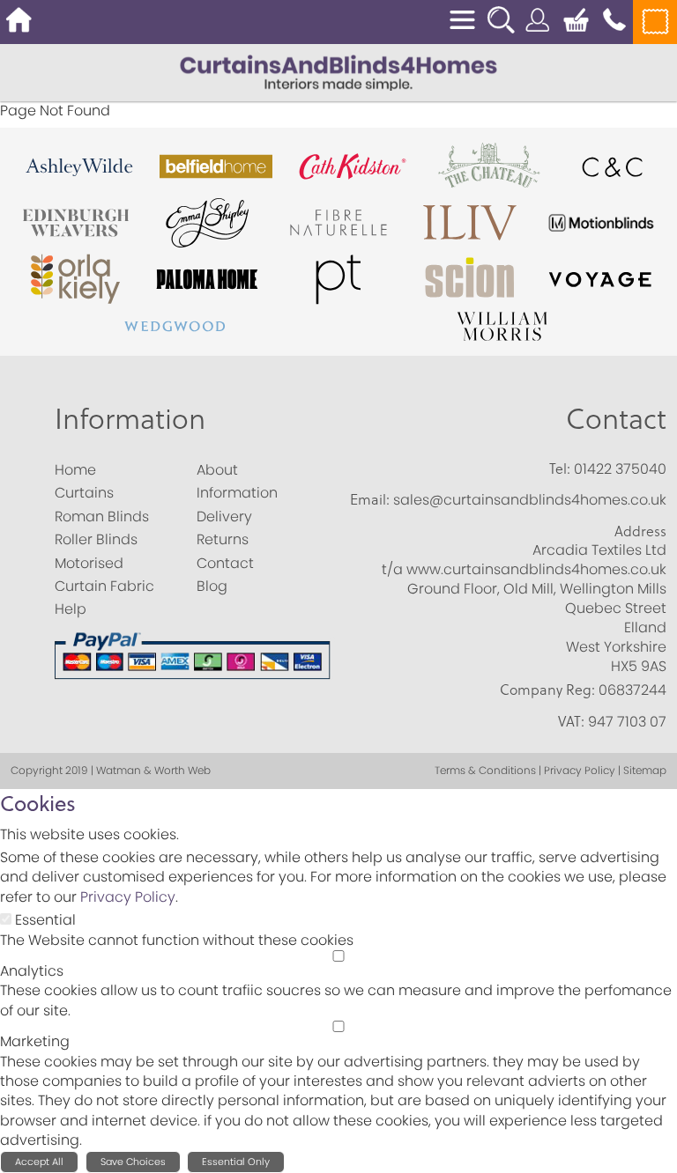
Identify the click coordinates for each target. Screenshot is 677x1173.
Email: (370, 499)
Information (130, 418)
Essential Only (236, 1162)
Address (640, 531)
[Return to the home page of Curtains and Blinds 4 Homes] (338, 72)
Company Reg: (547, 689)
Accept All (39, 1162)
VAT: (571, 721)
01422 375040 (620, 469)
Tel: (559, 468)
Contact (616, 418)
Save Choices (133, 1162)
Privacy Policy (127, 897)
